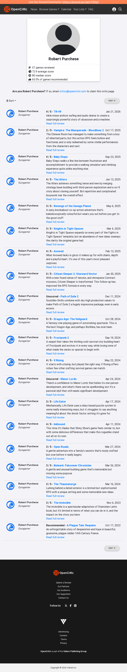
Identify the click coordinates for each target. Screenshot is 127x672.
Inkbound (59, 424)
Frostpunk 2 (61, 337)
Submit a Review (63, 582)
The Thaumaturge (65, 484)
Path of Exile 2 (70, 296)
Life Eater (60, 401)
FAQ (90, 9)
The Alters (60, 179)
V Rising (59, 360)
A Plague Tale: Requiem (81, 525)
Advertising (63, 631)
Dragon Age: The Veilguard (70, 319)
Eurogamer (24, 114)
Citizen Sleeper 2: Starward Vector (75, 273)
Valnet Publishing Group (75, 651)
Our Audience (63, 590)
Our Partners (63, 586)
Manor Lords (69, 379)
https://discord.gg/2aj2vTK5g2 (81, 2)
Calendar (66, 9)
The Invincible (62, 502)
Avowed (59, 251)
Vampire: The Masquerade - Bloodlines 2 (79, 130)
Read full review (55, 123)
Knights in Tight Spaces (68, 228)
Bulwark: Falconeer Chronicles (72, 465)
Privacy (63, 643)
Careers (63, 635)
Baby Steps (61, 156)
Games (48, 9)
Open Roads (61, 446)
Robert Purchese (28, 111)
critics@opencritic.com (72, 91)
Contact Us (63, 598)
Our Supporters (63, 594)
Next (111, 101)
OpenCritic (46, 651)
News (34, 9)
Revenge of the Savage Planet (72, 206)
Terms (64, 639)
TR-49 (57, 111)
